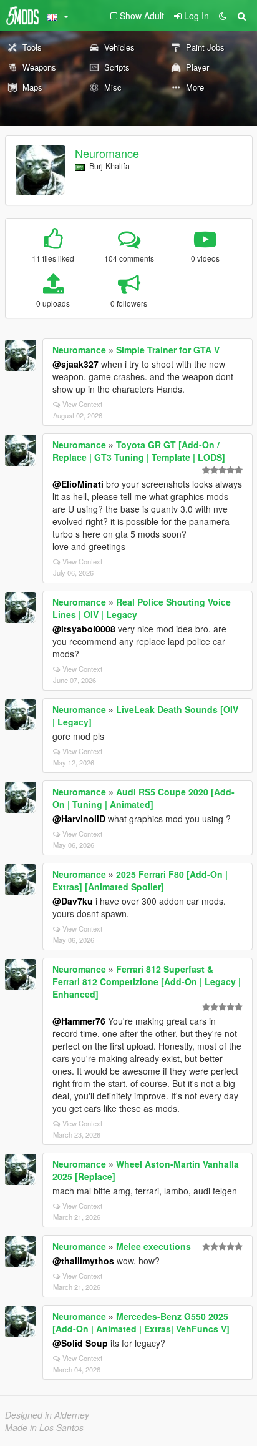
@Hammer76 (78, 1021)
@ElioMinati (78, 484)
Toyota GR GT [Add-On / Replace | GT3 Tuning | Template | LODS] (138, 450)
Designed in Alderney (47, 1415)
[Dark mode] (222, 15)
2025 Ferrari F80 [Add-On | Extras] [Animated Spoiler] (140, 880)
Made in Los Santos (44, 1427)
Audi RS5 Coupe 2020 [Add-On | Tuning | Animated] (143, 797)
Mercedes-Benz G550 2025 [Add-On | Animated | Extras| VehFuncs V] (141, 1322)
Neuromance (107, 153)
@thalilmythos (83, 1260)
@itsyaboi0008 (83, 628)
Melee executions (153, 1246)
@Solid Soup (80, 1343)
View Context (82, 404)
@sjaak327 (75, 364)
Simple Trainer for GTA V (168, 349)
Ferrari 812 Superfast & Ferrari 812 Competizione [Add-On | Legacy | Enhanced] (146, 981)
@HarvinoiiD (78, 818)
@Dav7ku (72, 901)
